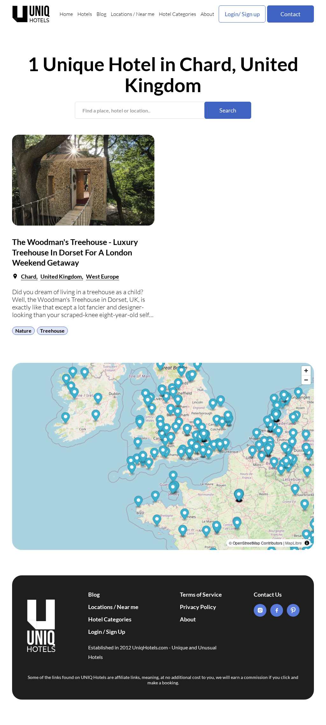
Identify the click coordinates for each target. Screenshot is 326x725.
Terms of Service (201, 594)
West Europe (102, 276)
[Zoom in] (306, 370)
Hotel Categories (177, 14)
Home (66, 14)
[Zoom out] (306, 379)
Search (227, 110)
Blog (101, 14)
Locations (121, 14)
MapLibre (293, 542)
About (207, 14)
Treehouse (52, 331)
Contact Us (268, 594)
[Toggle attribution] (307, 543)
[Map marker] (185, 514)
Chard (28, 276)
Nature (23, 331)
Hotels (84, 14)
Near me (145, 14)
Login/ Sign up (242, 13)
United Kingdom (61, 276)
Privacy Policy (198, 606)
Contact (290, 13)
